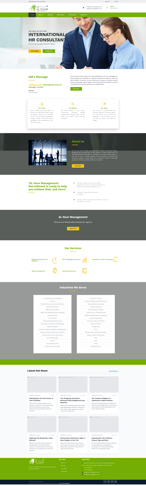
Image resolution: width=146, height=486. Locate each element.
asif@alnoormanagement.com (94, 8)
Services (50, 14)
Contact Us (83, 14)
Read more (76, 88)
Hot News (51, 395)
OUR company (35, 51)
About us (63, 462)
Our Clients (60, 14)
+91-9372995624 (88, 467)
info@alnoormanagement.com (94, 6)
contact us (48, 51)
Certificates (72, 14)
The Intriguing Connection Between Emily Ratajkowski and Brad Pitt (72, 400)
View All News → (114, 371)
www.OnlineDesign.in (64, 483)
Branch (107, 1)
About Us (40, 14)
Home (32, 14)
